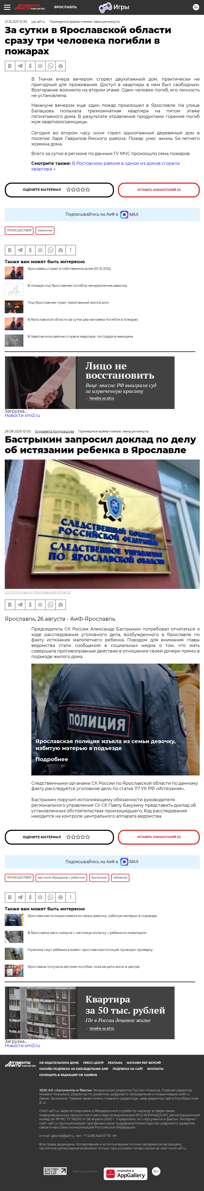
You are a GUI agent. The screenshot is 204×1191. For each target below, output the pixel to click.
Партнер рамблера (85, 1171)
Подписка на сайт (128, 1069)
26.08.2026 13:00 (18, 431)
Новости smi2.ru (22, 415)
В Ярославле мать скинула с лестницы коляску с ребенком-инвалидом (87, 933)
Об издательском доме (59, 1063)
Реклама (115, 1063)
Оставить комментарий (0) (159, 190)
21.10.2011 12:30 (16, 22)
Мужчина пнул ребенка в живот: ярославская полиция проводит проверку (90, 950)
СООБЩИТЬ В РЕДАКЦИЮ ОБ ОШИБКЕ (68, 1075)
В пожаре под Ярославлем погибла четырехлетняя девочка (77, 286)
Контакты (155, 1069)
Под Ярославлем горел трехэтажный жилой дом (68, 303)
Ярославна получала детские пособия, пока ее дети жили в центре (83, 967)
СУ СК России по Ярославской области (38, 592)
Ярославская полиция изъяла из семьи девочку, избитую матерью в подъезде (106, 744)
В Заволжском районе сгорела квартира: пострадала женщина (80, 336)
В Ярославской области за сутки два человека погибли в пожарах (83, 319)
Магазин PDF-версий (144, 1063)
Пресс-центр (93, 1063)
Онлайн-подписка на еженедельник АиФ (73, 1069)
